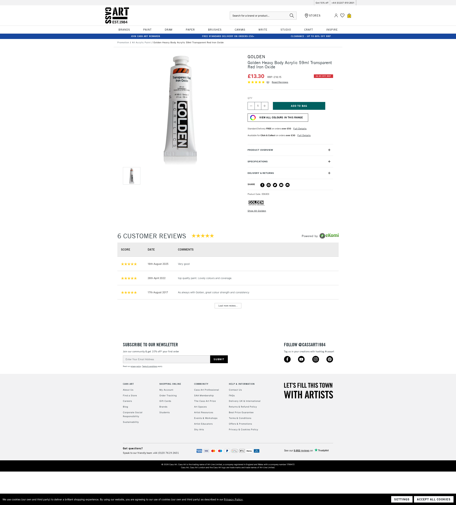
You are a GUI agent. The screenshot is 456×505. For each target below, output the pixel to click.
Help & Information (242, 384)
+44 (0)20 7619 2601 (166, 452)
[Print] (287, 185)
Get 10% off (322, 2)
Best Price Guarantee (241, 412)
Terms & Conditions (240, 418)
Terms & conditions (149, 366)
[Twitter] (275, 185)
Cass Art (128, 384)
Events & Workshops (205, 418)
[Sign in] (336, 15)
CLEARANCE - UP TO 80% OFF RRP (311, 36)
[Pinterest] (268, 185)
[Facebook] (262, 185)
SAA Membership (204, 395)
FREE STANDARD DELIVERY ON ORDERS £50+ (228, 36)
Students (164, 412)
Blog (125, 406)
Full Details (300, 128)
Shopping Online (170, 384)
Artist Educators (203, 423)
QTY (250, 98)
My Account (166, 389)
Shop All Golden (257, 211)
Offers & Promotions (240, 423)
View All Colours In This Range (281, 117)
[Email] (281, 185)
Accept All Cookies (433, 499)
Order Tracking (168, 395)
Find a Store (130, 395)
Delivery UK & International (245, 401)
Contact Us (235, 389)
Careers (127, 401)
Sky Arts (199, 429)
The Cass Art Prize (205, 401)
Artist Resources (203, 412)
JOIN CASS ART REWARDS (145, 36)
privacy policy (136, 366)
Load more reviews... (228, 305)
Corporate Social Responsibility (132, 414)
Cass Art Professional (206, 389)
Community (201, 384)
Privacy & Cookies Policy (243, 429)
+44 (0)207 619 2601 (342, 2)
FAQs (232, 395)
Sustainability (131, 422)
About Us (128, 389)
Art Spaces (200, 406)
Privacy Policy (233, 499)
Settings (402, 499)
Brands (163, 406)
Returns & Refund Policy (243, 406)
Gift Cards (165, 401)
